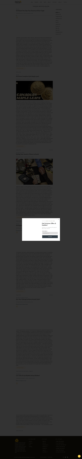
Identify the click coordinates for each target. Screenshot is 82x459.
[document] (41, 229)
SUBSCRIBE (50, 236)
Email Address (44, 231)
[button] (58, 219)
